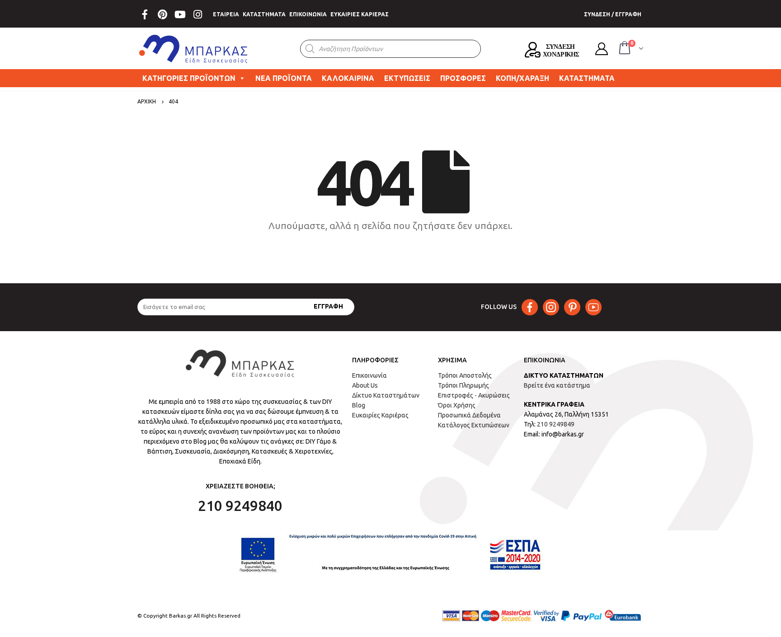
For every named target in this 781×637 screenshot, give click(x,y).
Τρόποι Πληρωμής (463, 385)
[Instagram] (197, 14)
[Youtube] (180, 14)
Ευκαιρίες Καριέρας (380, 415)
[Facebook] (144, 14)
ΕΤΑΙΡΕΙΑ (226, 14)
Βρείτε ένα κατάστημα (557, 385)
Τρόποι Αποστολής (465, 375)
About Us (365, 385)
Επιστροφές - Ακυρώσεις (474, 395)
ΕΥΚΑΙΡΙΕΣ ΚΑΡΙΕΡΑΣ (359, 14)
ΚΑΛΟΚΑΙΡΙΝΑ (348, 78)
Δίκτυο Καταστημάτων (385, 395)
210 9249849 (555, 424)
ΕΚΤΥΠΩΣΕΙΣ (407, 78)
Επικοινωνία (369, 375)
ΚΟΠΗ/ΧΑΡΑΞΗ (522, 78)
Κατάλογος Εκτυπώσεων (473, 425)
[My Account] (601, 49)
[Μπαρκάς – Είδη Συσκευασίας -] (193, 48)
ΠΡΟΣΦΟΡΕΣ (463, 78)
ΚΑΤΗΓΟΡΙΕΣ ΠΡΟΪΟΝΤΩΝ (188, 78)
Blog (358, 405)
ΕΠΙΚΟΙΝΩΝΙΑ (308, 14)
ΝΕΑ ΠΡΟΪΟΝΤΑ (283, 78)
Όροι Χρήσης (456, 405)
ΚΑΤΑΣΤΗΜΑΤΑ (264, 14)
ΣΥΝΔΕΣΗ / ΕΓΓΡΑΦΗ (612, 14)
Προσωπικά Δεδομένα (469, 415)
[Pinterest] (162, 14)
